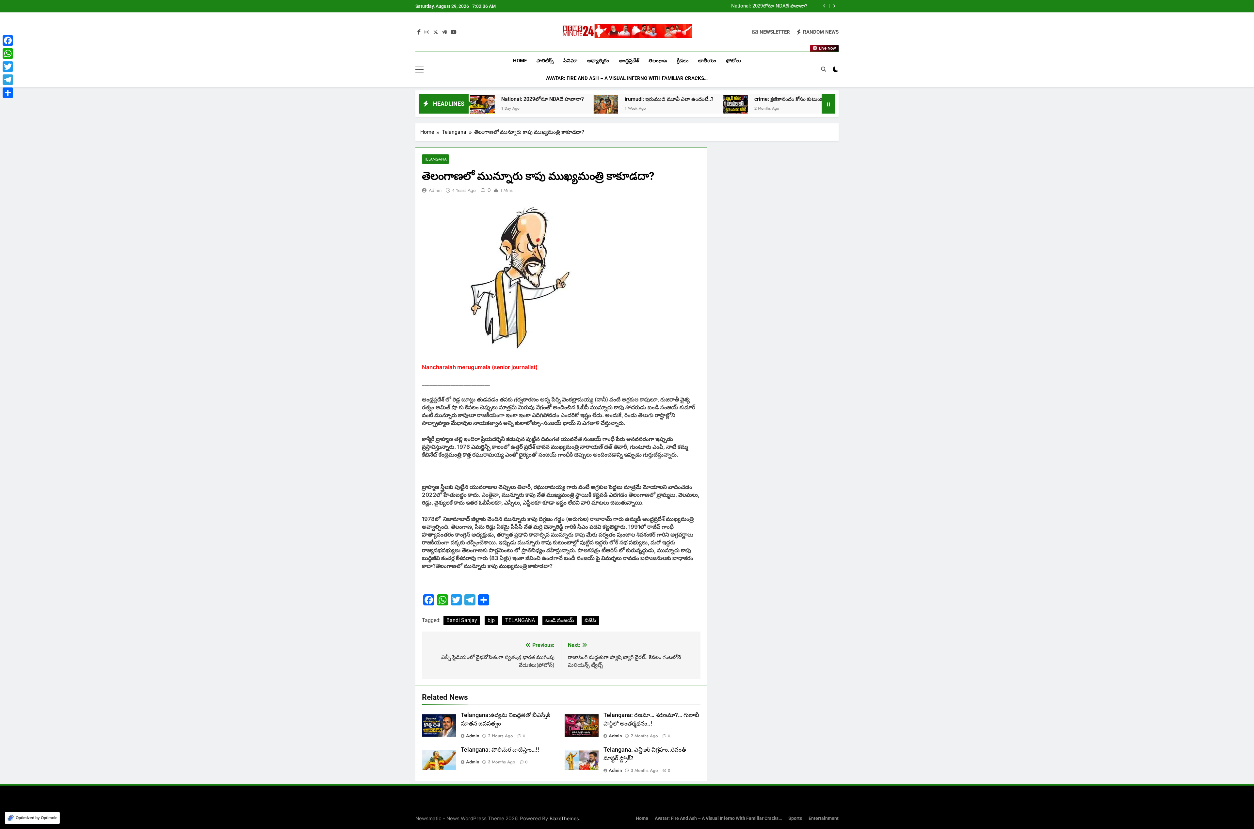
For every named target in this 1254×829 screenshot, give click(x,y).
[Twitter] (7, 66)
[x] (435, 32)
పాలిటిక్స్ (545, 61)
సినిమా (570, 61)
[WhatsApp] (7, 53)
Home (520, 61)
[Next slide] (834, 6)
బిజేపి (590, 620)
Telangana (435, 159)
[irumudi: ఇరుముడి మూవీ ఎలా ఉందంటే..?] (553, 107)
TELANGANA (520, 620)
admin (435, 190)
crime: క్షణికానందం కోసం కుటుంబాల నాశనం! (748, 99)
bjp (491, 620)
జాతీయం (707, 61)
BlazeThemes (564, 818)
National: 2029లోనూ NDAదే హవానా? (769, 6)
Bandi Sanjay (461, 620)
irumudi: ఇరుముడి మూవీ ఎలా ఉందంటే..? (616, 99)
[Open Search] (823, 69)
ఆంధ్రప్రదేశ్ (629, 61)
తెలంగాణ (658, 61)
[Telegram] (7, 79)
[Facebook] (7, 40)
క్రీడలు (682, 61)
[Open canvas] (419, 69)
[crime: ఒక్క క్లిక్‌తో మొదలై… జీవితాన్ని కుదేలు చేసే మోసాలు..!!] (816, 107)
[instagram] (427, 32)
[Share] (7, 92)
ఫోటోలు (733, 61)
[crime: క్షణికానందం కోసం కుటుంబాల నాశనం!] (683, 107)
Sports (795, 818)
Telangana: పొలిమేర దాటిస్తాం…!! (500, 749)
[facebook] (419, 32)
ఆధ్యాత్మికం (598, 61)
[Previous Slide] (824, 6)
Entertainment (824, 818)
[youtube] (453, 32)
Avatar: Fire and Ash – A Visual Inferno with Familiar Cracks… (627, 78)
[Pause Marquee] (828, 104)
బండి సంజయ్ (559, 620)
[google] (444, 32)
